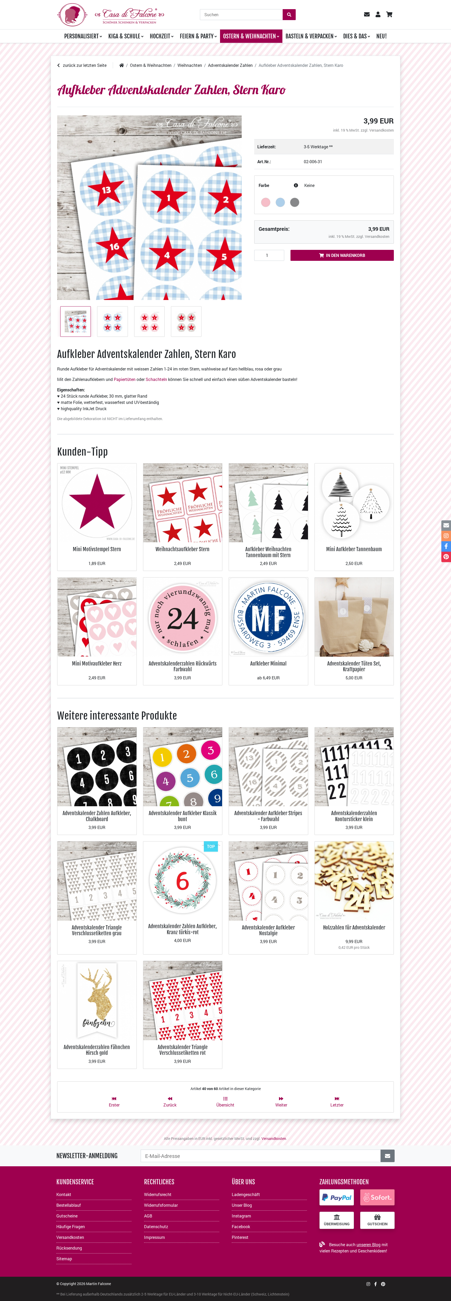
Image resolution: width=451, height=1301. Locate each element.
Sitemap (64, 1258)
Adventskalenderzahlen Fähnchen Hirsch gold (97, 1050)
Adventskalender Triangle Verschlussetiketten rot (183, 1050)
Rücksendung (69, 1248)
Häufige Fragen (70, 1226)
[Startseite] (121, 65)
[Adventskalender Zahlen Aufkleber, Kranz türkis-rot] (182, 879)
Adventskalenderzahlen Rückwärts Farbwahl (183, 666)
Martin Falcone (98, 1283)
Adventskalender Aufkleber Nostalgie (268, 930)
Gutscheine (67, 1215)
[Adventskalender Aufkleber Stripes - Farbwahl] (268, 766)
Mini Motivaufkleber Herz (97, 664)
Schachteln (157, 379)
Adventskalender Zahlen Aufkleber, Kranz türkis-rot (182, 929)
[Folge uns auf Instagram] (368, 1284)
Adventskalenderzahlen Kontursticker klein (354, 816)
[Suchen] (289, 14)
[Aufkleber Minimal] (268, 616)
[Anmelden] (388, 1156)
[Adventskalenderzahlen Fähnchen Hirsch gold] (97, 1000)
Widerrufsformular (161, 1205)
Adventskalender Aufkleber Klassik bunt (183, 816)
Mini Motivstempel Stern (97, 549)
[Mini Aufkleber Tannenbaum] (354, 502)
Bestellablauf (68, 1205)
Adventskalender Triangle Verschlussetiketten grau (97, 930)
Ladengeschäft (246, 1194)
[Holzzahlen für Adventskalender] (354, 880)
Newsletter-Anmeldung (86, 1156)
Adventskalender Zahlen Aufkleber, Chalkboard (97, 816)
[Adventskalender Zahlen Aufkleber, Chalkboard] (97, 766)
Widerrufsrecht (157, 1194)
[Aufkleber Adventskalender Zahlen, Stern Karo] (149, 207)
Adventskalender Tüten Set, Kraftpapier (354, 666)
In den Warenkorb (345, 255)
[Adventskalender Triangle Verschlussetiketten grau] (97, 880)
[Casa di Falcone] (110, 14)
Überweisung (336, 1224)
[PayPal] (337, 1197)
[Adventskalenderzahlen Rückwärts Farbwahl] (182, 616)
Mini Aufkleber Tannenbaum (354, 549)
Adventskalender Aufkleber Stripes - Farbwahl (268, 816)
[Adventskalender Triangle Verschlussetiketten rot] (182, 1000)
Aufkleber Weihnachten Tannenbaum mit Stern (268, 552)
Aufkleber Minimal (268, 664)
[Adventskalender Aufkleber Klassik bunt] (182, 766)
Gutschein (377, 1224)
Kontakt (63, 1194)
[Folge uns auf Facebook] (375, 1284)
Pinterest (240, 1237)
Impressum (154, 1237)
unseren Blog (369, 1244)
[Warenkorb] (389, 14)
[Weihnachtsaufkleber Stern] (182, 502)
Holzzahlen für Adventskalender (354, 928)
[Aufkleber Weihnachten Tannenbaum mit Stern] (268, 502)
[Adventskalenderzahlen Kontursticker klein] (354, 766)
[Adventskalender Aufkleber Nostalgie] (268, 880)
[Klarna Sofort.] (377, 1197)
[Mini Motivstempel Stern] (97, 502)
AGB (148, 1215)
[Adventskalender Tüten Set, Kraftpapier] (354, 616)
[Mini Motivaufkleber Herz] (97, 616)
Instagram (241, 1215)
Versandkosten (381, 130)
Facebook (241, 1226)
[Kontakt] (446, 525)
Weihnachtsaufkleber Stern (183, 549)
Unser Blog (242, 1205)
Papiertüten (125, 379)
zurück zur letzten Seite (84, 65)
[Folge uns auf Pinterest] (383, 1284)
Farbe (264, 185)
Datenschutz (156, 1226)
